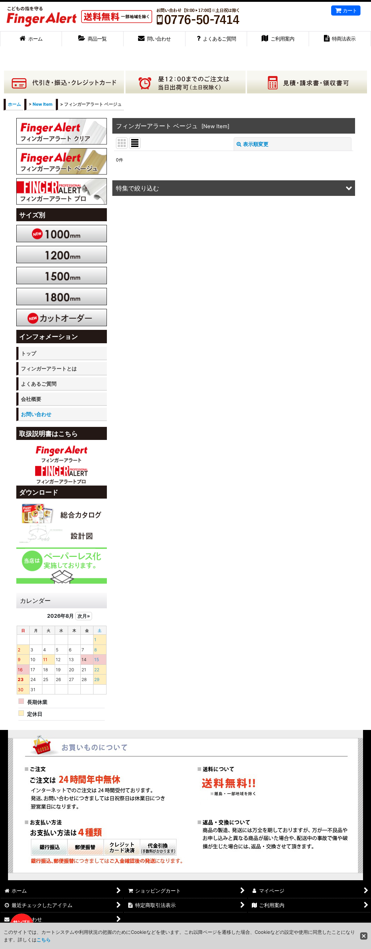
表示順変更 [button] (255, 144)
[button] (233, 188)
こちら (44, 939)
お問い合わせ (36, 414)
